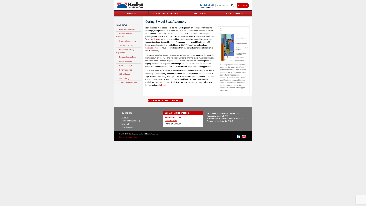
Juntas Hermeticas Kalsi (128, 83)
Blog (135, 137)
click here (162, 85)
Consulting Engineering (131, 121)
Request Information (173, 117)
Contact (242, 5)
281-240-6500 (222, 5)
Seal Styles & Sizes (126, 45)
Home (121, 137)
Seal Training (124, 78)
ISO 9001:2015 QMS (126, 65)
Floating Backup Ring (127, 57)
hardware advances (153, 48)
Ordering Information (127, 41)
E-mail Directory (171, 120)
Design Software (125, 61)
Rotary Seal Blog (125, 70)
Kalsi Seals (155, 39)
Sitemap (128, 137)
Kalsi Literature (127, 127)
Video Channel (125, 74)
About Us (125, 117)
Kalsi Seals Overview (127, 29)
